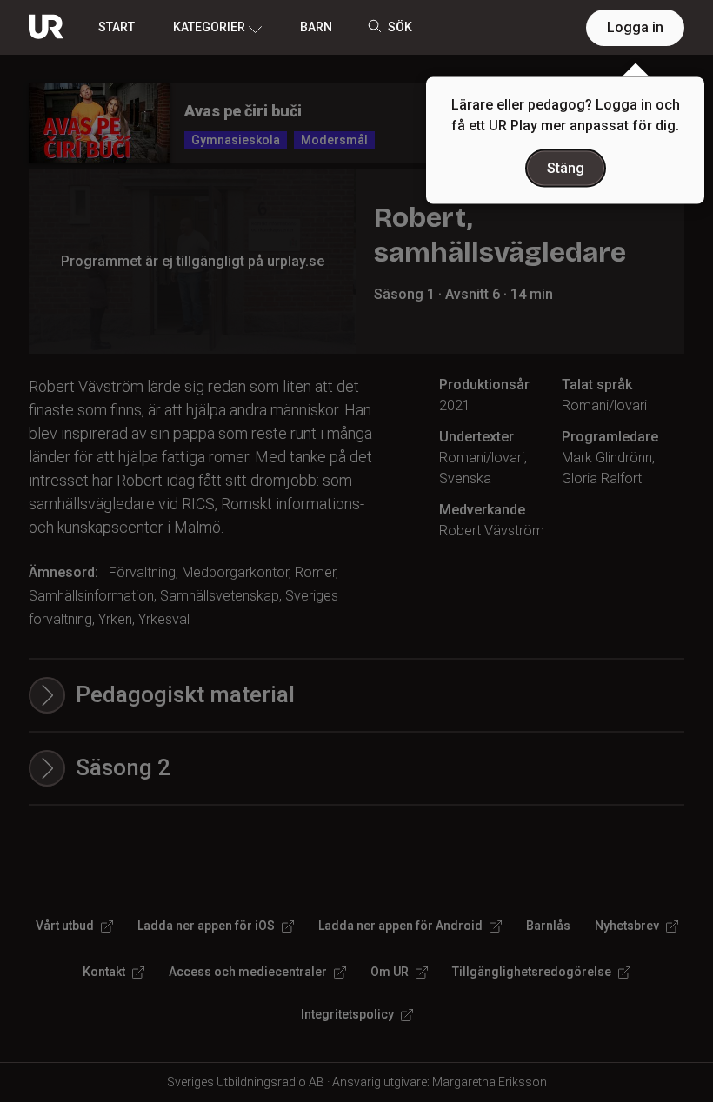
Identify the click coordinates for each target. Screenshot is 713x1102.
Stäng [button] (565, 168)
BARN (316, 27)
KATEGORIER (209, 27)
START (116, 27)
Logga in (635, 27)
